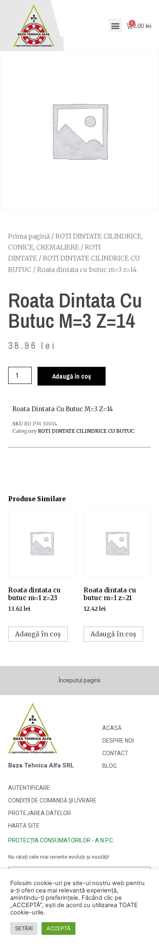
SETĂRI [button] (24, 928)
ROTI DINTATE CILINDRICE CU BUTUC (86, 431)
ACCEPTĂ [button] (58, 928)
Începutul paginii (79, 680)
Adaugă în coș (71, 376)
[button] (115, 25)
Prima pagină (29, 236)
